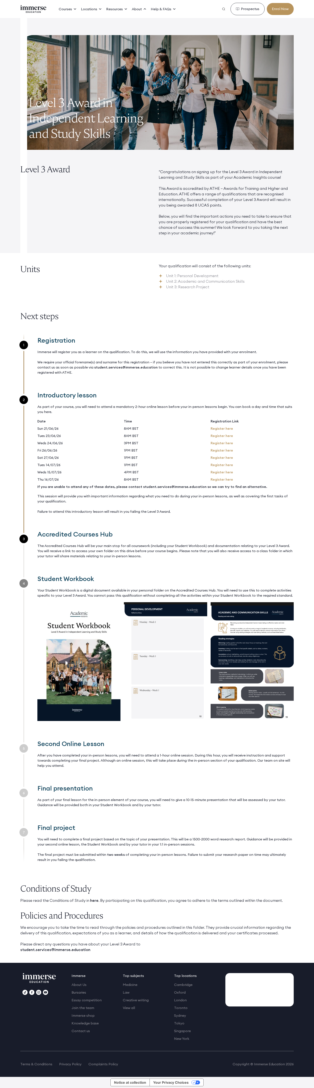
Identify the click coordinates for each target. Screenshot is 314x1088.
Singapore (182, 1031)
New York (181, 1038)
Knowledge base (85, 1023)
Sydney (180, 1015)
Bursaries (79, 992)
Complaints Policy (103, 1064)
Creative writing (136, 1000)
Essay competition (87, 1000)
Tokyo (179, 1023)
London (180, 1000)
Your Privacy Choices (171, 1082)
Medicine (130, 984)
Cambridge (183, 984)
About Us (79, 984)
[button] (68, 9)
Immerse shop (83, 1015)
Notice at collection (130, 1082)
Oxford (180, 992)
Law (126, 992)
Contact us (81, 1031)
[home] (33, 9)
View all (129, 1008)
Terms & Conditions (36, 1064)
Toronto (181, 1008)
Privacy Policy (70, 1064)
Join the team (83, 1008)
